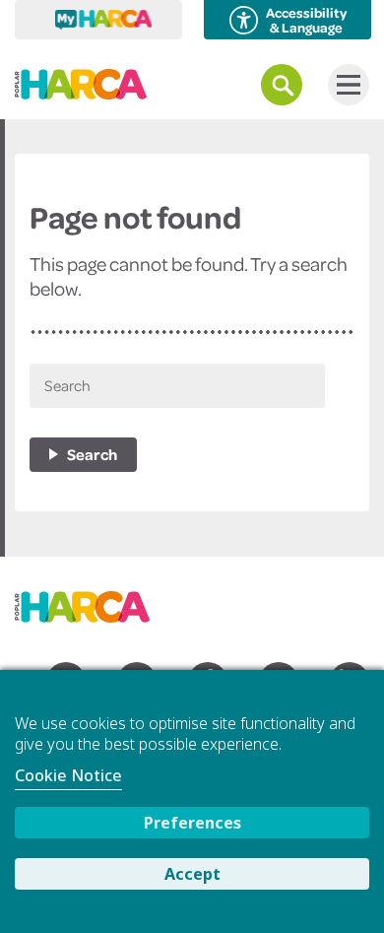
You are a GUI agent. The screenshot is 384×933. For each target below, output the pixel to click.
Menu (348, 84)
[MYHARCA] (98, 19)
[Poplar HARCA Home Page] (92, 600)
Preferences (192, 822)
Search (92, 454)
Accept (192, 874)
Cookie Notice (68, 775)
